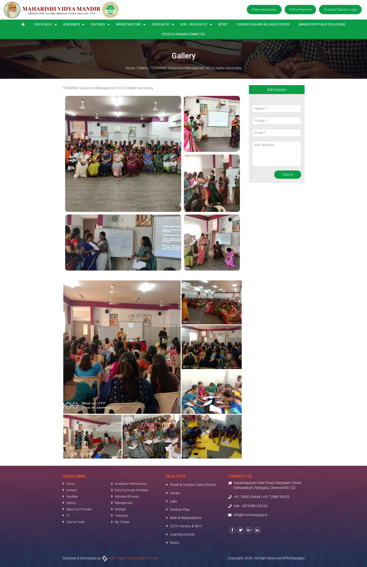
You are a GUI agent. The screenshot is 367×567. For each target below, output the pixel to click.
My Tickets (122, 522)
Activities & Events (127, 496)
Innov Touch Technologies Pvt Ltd (133, 558)
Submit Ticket (75, 522)
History (71, 503)
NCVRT (223, 24)
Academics (71, 24)
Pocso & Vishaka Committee (183, 34)
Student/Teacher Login (340, 9)
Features (98, 24)
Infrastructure (128, 24)
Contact (71, 490)
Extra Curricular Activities (131, 490)
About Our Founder (79, 509)
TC (68, 515)
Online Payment (300, 9)
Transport (121, 515)
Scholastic (161, 24)
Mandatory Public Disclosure (322, 24)
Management (124, 503)
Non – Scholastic (194, 24)
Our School (43, 24)
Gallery (143, 68)
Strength (120, 509)
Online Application (264, 9)
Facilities (72, 496)
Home (130, 68)
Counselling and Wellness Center (263, 24)
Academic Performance (131, 483)
